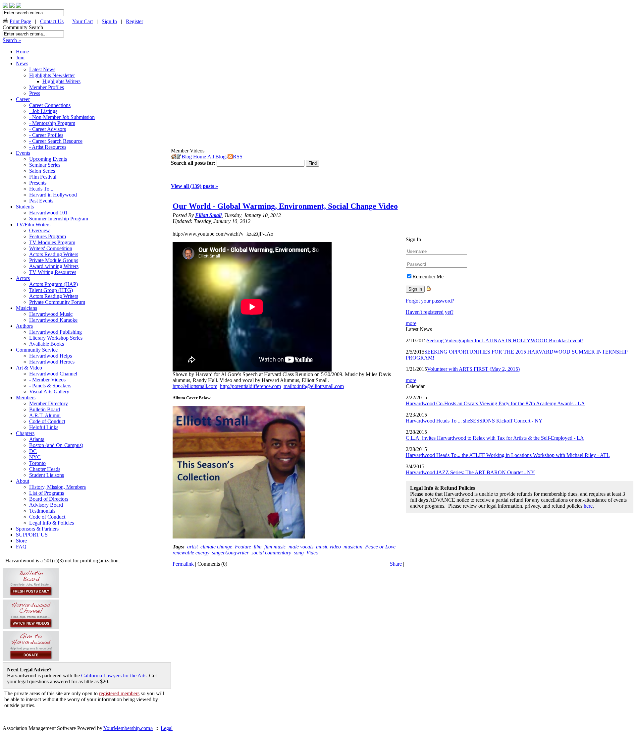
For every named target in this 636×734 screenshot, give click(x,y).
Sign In (109, 21)
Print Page (20, 21)
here (588, 506)
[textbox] (33, 33)
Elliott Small (208, 215)
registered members (119, 693)
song (299, 552)
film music (275, 546)
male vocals (301, 546)
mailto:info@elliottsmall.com (314, 386)
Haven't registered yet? (429, 312)
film (258, 546)
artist (192, 546)
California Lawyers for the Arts (113, 675)
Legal (167, 728)
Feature (243, 546)
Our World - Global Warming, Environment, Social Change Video (285, 206)
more (411, 323)
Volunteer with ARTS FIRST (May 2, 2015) (473, 369)
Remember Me (428, 276)
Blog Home (194, 156)
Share (396, 564)
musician (353, 546)
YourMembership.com (128, 728)
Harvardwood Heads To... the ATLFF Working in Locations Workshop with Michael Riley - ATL (508, 455)
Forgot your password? (430, 301)
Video (312, 552)
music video (328, 546)
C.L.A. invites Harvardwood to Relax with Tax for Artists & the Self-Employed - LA (495, 438)
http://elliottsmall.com (195, 386)
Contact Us (52, 21)
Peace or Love (380, 546)
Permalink (183, 564)
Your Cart (82, 21)
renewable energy (191, 552)
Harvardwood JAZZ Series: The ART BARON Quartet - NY (470, 472)
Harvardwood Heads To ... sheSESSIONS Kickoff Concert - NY (474, 420)
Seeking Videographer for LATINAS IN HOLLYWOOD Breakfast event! (505, 340)
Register (134, 21)
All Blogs (217, 156)
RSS (237, 156)
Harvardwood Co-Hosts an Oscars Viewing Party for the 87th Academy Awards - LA (495, 403)
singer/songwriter (230, 552)
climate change (216, 546)
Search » (12, 40)
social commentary (271, 552)
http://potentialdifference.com (250, 386)
